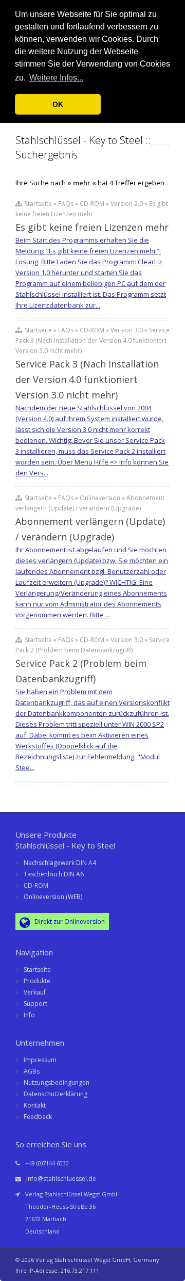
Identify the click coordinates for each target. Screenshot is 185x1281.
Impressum (40, 1059)
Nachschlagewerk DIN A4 (60, 862)
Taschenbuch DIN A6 (54, 874)
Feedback (38, 1116)
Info (29, 1015)
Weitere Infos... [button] (56, 77)
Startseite (37, 969)
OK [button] (57, 104)
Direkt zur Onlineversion (69, 921)
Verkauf (35, 992)
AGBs (32, 1071)
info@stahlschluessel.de (61, 1178)
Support (35, 1003)
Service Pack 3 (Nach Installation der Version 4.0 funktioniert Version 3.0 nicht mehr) (87, 379)
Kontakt (35, 1105)
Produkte (37, 980)
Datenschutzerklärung (55, 1094)
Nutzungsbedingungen (56, 1082)
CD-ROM (36, 885)
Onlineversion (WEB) (53, 896)
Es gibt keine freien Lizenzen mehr (92, 227)
